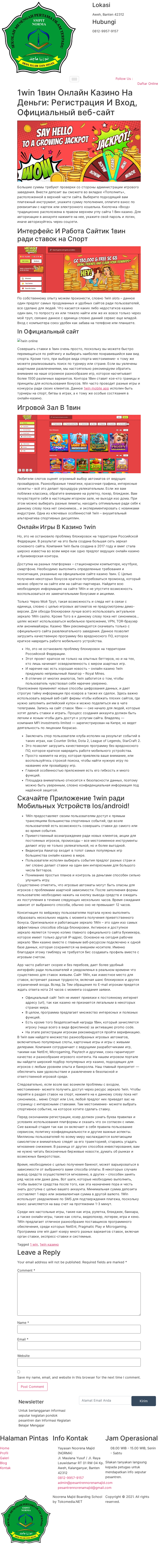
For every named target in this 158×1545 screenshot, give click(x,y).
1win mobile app (96, 388)
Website (23, 1355)
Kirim (144, 1401)
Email (22, 1339)
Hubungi (104, 21)
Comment (26, 1270)
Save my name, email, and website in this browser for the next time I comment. (79, 1377)
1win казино (49, 1244)
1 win (34, 1244)
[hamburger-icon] (74, 79)
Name (23, 1322)
